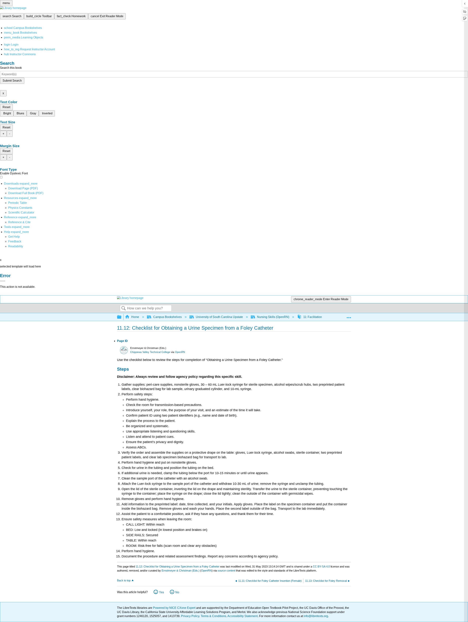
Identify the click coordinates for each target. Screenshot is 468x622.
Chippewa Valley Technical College (150, 352)
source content (226, 570)
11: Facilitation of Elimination (322, 317)
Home (135, 317)
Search (123, 308)
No (177, 592)
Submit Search (12, 80)
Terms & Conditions (213, 616)
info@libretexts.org (315, 616)
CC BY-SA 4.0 (321, 566)
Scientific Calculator (21, 212)
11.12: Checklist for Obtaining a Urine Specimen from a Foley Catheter (177, 566)
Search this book (11, 67)
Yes (161, 592)
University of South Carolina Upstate (219, 317)
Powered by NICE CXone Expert (174, 607)
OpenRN (180, 352)
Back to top (124, 580)
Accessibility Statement (242, 616)
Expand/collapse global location (349, 316)
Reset (6, 107)
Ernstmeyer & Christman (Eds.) (180, 570)
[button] (14, 241)
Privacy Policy (190, 616)
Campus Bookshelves (167, 317)
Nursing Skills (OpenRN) (273, 317)
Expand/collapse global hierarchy (121, 317)
